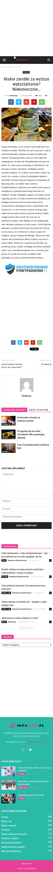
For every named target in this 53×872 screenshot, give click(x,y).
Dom (4, 560)
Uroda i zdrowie (8, 825)
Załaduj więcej (25, 628)
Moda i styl (6, 593)
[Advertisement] (26, 28)
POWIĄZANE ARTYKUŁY (14, 410)
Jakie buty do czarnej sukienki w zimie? (19, 618)
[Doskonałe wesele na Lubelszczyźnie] (8, 421)
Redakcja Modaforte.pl (17, 560)
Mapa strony (26, 863)
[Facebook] (23, 750)
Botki (4, 622)
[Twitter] (30, 750)
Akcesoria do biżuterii (11, 842)
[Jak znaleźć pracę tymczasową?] (8, 798)
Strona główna (7, 67)
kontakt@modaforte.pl (36, 742)
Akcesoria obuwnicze (11, 851)
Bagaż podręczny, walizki (13, 846)
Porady (4, 577)
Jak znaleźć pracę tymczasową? (31, 795)
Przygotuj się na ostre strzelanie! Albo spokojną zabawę (30, 434)
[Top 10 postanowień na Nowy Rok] (8, 448)
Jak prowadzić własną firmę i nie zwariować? (11, 366)
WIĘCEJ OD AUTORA (38, 410)
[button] (49, 60)
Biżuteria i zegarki (9, 838)
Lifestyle (26, 72)
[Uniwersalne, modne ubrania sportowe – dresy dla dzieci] (8, 785)
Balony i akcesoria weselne (14, 834)
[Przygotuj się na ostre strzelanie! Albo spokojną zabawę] (8, 434)
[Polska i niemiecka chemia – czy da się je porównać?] (8, 771)
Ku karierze (46, 364)
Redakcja (14, 95)
